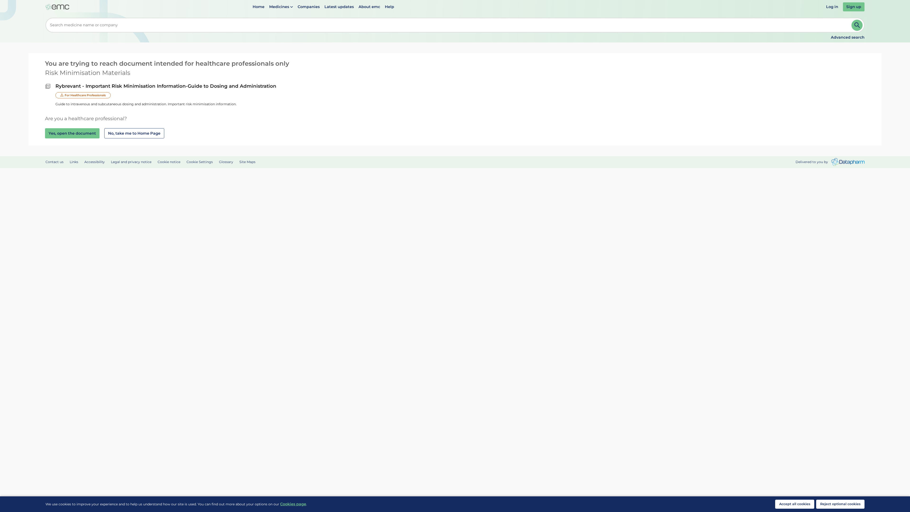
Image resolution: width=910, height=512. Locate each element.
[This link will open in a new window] (847, 162)
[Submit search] (857, 25)
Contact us (55, 162)
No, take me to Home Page (134, 133)
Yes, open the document (72, 133)
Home (258, 7)
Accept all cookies (794, 504)
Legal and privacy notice (131, 162)
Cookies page (293, 504)
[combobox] (449, 25)
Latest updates (339, 7)
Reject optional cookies (840, 504)
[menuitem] (258, 6)
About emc (369, 7)
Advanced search (847, 37)
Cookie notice (169, 162)
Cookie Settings (200, 162)
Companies (309, 7)
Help (389, 7)
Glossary (226, 162)
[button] (281, 6)
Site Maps (247, 162)
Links (74, 162)
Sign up (853, 7)
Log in (832, 7)
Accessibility (94, 162)
